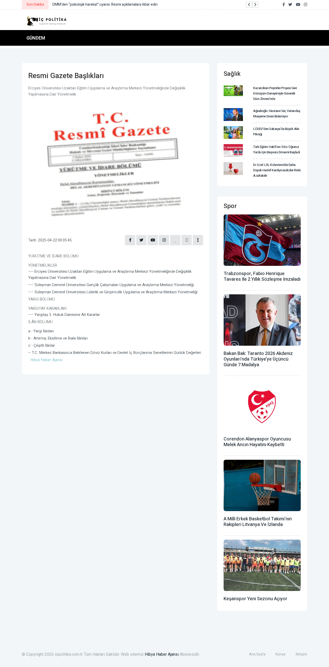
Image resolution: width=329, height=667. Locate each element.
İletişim (301, 654)
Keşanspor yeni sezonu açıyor (255, 598)
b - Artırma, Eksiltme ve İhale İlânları (58, 338)
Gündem (35, 38)
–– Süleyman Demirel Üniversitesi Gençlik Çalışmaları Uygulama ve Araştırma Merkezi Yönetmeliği (111, 285)
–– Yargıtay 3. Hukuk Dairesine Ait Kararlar (64, 314)
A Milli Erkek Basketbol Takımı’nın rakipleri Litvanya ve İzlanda (258, 521)
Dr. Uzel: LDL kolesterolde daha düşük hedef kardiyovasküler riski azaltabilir (277, 170)
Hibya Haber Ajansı (162, 654)
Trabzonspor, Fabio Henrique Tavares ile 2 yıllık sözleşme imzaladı (262, 276)
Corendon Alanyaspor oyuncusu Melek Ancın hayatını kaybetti (257, 442)
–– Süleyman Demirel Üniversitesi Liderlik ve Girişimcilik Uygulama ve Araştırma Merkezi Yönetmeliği (112, 292)
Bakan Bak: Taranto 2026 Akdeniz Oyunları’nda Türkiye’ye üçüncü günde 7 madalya (258, 359)
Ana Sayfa (257, 654)
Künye (281, 654)
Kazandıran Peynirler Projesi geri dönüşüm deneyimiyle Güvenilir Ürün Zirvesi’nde (275, 93)
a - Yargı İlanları (41, 331)
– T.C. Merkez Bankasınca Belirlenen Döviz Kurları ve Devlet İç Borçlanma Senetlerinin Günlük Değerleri (114, 352)
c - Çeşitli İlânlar (41, 345)
